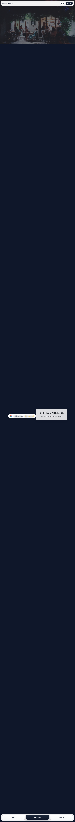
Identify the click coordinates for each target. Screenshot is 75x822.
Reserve (61, 817)
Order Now (37, 817)
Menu (62, 3)
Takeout (69, 3)
